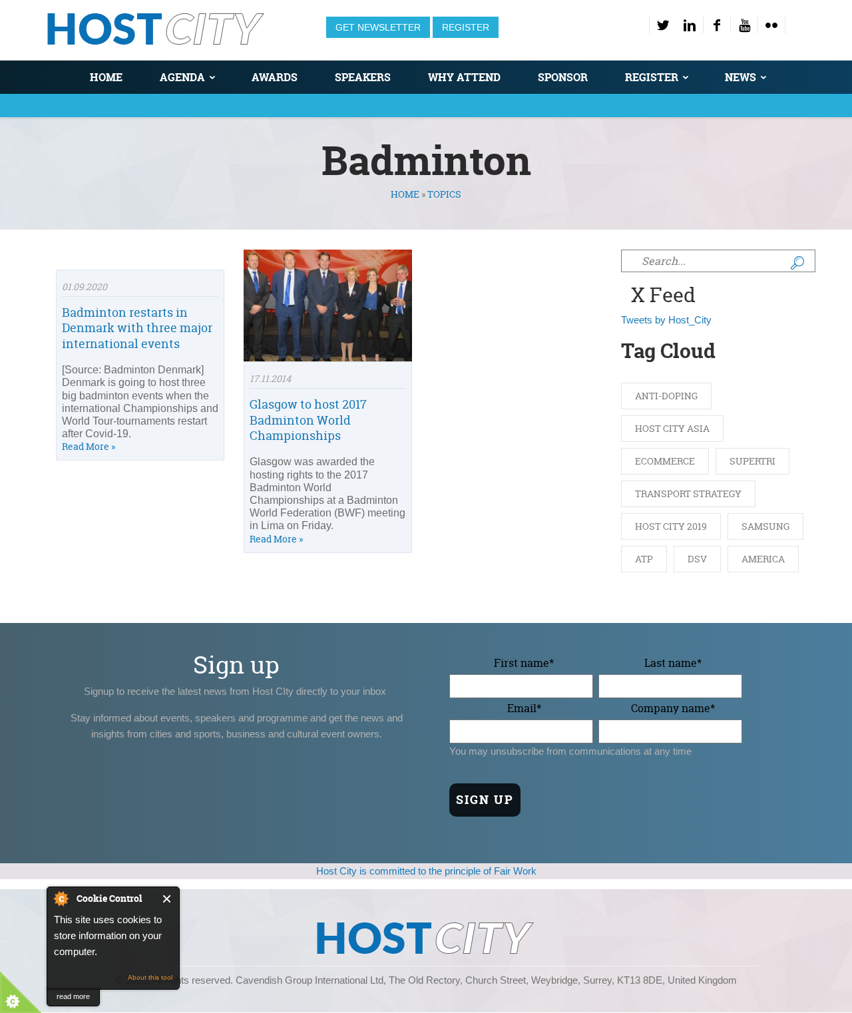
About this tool (150, 977)
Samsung (765, 526)
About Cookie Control (60, 898)
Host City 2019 (671, 526)
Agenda (182, 77)
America (763, 558)
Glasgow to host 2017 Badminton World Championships (308, 420)
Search (797, 263)
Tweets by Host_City (666, 319)
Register (465, 27)
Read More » (88, 446)
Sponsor (563, 77)
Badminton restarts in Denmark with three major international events (137, 328)
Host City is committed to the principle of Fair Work (426, 871)
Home (106, 77)
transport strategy (688, 493)
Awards (275, 77)
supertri (752, 461)
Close (167, 899)
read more (73, 996)
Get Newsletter (378, 27)
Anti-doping (666, 395)
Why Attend (464, 77)
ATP (644, 558)
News (740, 77)
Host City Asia (672, 428)
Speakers (363, 77)
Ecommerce (665, 461)
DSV (697, 558)
